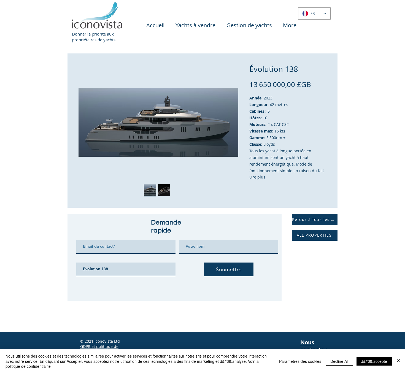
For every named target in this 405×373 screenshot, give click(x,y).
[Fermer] (398, 361)
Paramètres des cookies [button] (300, 361)
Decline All (339, 361)
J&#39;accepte (374, 361)
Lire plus (257, 177)
